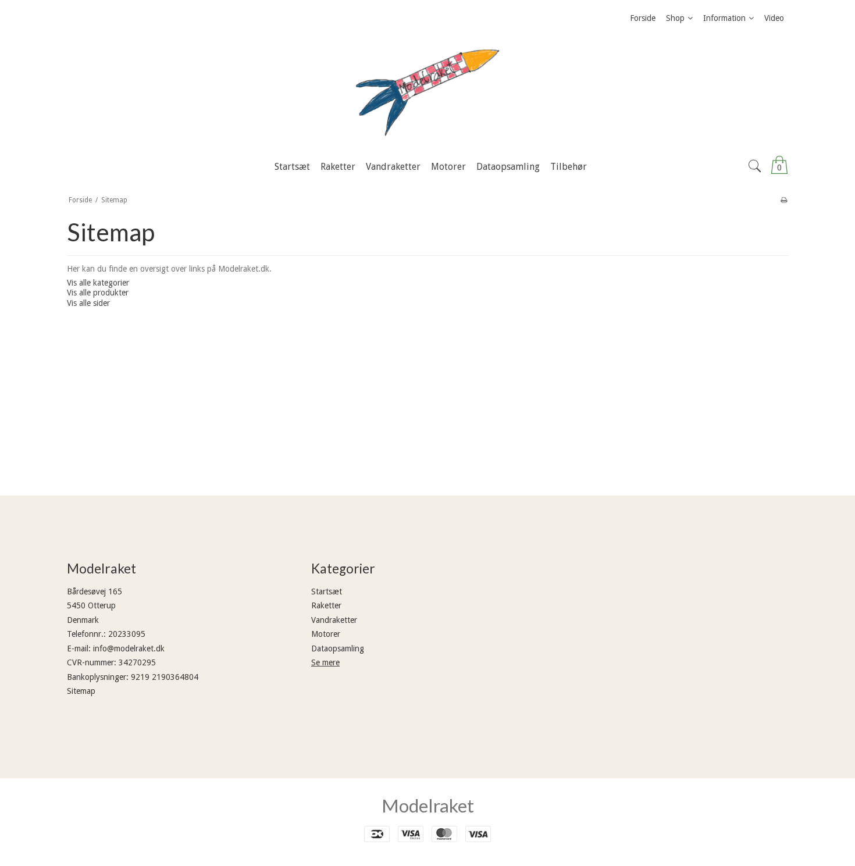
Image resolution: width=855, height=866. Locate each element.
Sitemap (81, 691)
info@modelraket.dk (129, 648)
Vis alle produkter (98, 292)
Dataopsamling (337, 648)
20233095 (126, 634)
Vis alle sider (88, 303)
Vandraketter (334, 620)
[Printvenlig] (783, 200)
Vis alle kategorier (98, 282)
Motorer (325, 634)
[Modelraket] (427, 92)
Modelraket (428, 805)
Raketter (326, 605)
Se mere (325, 662)
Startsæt (326, 591)
